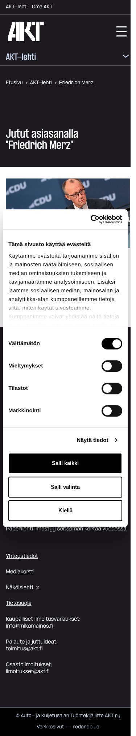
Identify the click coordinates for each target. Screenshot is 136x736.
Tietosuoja (19, 603)
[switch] (112, 366)
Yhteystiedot (22, 556)
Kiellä (65, 510)
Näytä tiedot (92, 440)
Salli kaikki (65, 463)
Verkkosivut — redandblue (68, 727)
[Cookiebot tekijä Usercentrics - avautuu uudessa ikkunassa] (92, 219)
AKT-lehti (17, 7)
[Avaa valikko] (125, 57)
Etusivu (14, 83)
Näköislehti (19, 587)
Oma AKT (42, 7)
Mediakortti (20, 571)
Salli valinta (65, 487)
